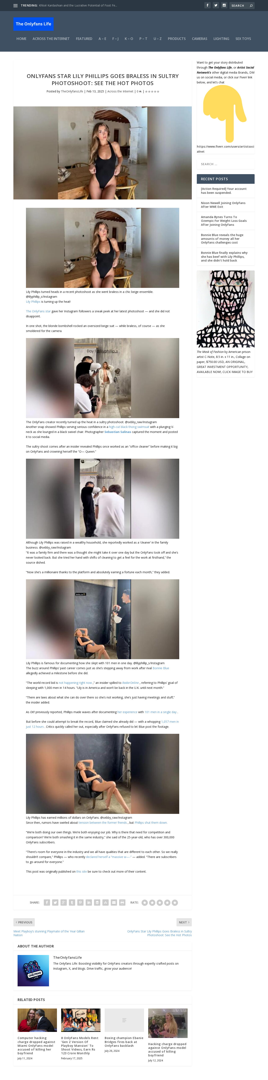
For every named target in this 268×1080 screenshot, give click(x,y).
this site (81, 871)
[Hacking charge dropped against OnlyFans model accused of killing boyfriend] (168, 1023)
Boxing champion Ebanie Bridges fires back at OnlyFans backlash (124, 1041)
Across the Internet (51, 39)
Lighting (221, 39)
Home (21, 39)
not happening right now (76, 683)
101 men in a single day (161, 712)
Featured (84, 39)
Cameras (199, 39)
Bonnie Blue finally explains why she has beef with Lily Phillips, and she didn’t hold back (224, 256)
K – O (129, 39)
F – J (115, 39)
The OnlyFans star (39, 311)
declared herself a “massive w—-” (109, 857)
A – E (102, 39)
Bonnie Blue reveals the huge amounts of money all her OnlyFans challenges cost (222, 238)
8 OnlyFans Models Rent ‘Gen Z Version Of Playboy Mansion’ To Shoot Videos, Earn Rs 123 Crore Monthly (79, 1045)
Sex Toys (243, 39)
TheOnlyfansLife (72, 91)
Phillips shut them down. (151, 823)
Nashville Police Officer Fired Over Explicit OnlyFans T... (76, 5)
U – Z (158, 39)
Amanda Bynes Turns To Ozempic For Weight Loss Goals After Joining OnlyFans (224, 220)
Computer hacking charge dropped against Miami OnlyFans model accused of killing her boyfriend (36, 1045)
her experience (127, 712)
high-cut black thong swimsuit (129, 427)
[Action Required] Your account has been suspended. (224, 190)
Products (177, 39)
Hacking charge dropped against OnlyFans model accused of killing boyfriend (167, 1049)
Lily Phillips (33, 302)
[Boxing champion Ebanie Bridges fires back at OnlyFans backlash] (124, 1020)
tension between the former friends (103, 823)
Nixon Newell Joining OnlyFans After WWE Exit (223, 205)
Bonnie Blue (161, 668)
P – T (143, 39)
